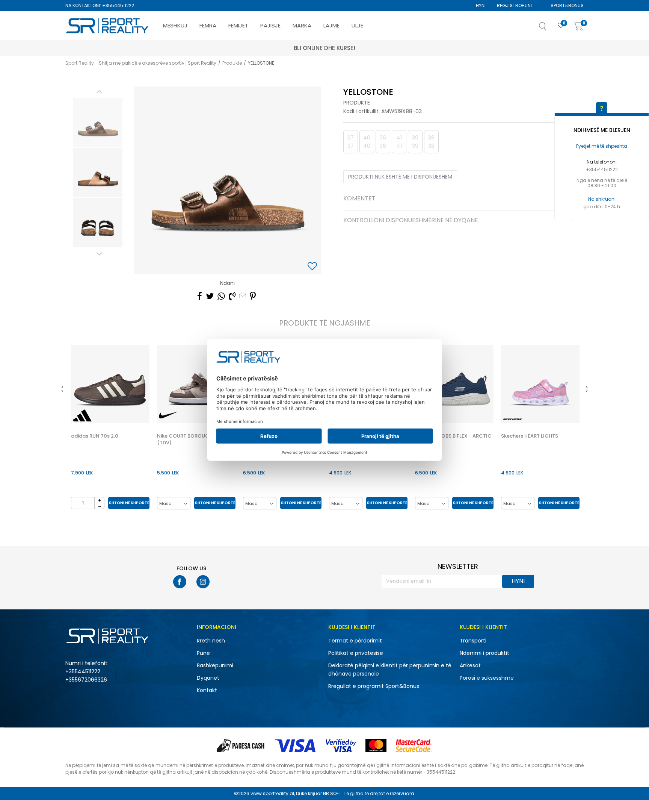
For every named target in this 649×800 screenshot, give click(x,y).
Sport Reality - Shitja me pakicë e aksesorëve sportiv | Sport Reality (140, 63)
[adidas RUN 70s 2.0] (110, 384)
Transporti (473, 640)
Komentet (359, 199)
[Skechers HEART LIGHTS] (540, 384)
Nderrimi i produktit (484, 653)
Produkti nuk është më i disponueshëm (400, 176)
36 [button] (383, 142)
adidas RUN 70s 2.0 (94, 436)
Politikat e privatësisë (355, 653)
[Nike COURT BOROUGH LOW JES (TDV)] (196, 384)
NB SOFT (332, 793)
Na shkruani (602, 199)
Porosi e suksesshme (487, 678)
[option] (98, 123)
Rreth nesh (211, 640)
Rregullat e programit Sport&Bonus (373, 686)
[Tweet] (210, 296)
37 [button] (350, 142)
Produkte (232, 63)
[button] (550, 28)
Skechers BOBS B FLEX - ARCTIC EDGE (453, 439)
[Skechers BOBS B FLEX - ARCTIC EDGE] (454, 384)
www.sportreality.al (272, 793)
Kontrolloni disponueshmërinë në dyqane (410, 220)
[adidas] (82, 415)
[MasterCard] (375, 745)
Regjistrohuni (514, 5)
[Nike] (168, 415)
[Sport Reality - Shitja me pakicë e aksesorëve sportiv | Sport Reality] (107, 26)
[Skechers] (512, 419)
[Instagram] (203, 581)
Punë (203, 653)
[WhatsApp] (221, 296)
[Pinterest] (253, 296)
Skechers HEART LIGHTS (529, 436)
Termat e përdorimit (355, 640)
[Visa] (296, 745)
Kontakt (207, 690)
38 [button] (431, 142)
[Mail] (242, 296)
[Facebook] (199, 296)
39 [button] (415, 142)
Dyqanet (208, 678)
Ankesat (470, 665)
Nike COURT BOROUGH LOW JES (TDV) (196, 439)
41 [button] (399, 142)
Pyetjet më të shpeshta (601, 146)
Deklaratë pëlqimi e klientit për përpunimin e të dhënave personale (389, 669)
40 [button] (366, 142)
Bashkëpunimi (215, 665)
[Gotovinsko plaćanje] (241, 745)
